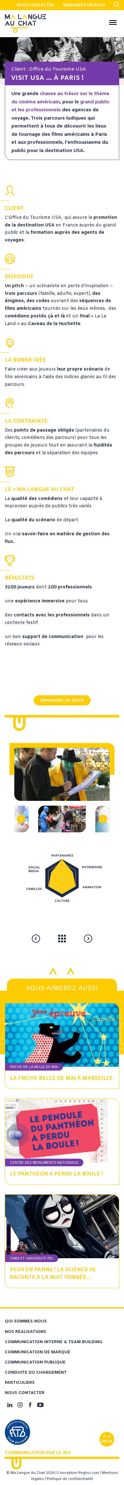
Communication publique (35, 1362)
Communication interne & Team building (53, 1342)
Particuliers (20, 1382)
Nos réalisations (25, 1332)
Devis (106, 1441)
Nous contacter (35, 5)
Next (100, 808)
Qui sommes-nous (26, 1321)
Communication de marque (37, 1352)
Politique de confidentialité (70, 1479)
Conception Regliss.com (78, 1473)
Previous (24, 808)
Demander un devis (84, 5)
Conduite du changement (36, 1372)
